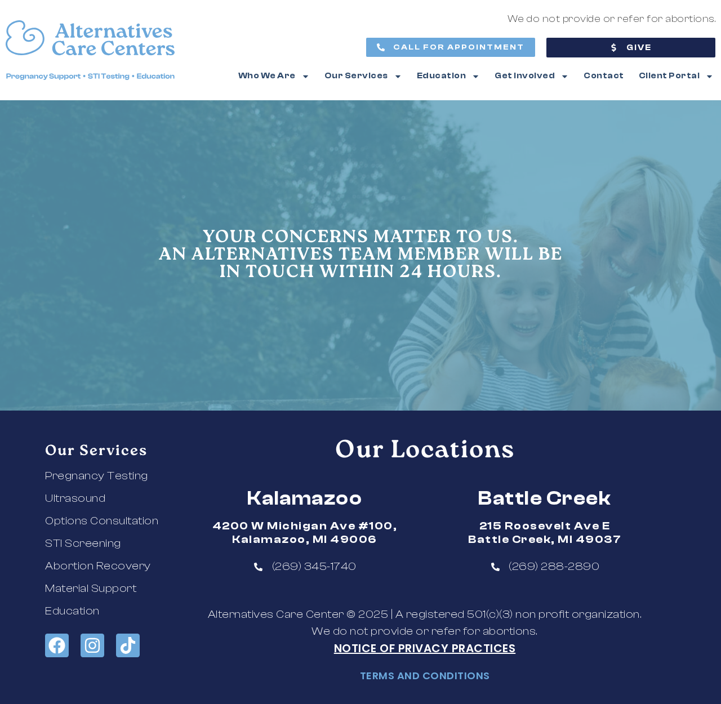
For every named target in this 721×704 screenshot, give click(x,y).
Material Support (90, 588)
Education (441, 76)
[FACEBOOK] (57, 645)
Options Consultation (101, 520)
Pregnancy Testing (96, 475)
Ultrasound (75, 498)
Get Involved (525, 76)
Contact (604, 76)
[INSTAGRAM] (92, 645)
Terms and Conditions (425, 676)
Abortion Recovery (98, 565)
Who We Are (267, 76)
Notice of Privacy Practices (425, 648)
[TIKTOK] (128, 645)
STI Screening (83, 543)
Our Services (356, 76)
